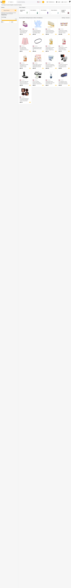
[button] (51, 2)
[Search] (43, 2)
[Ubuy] (3, 2)
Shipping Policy (4, 14)
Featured (67, 17)
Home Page (3, 4)
